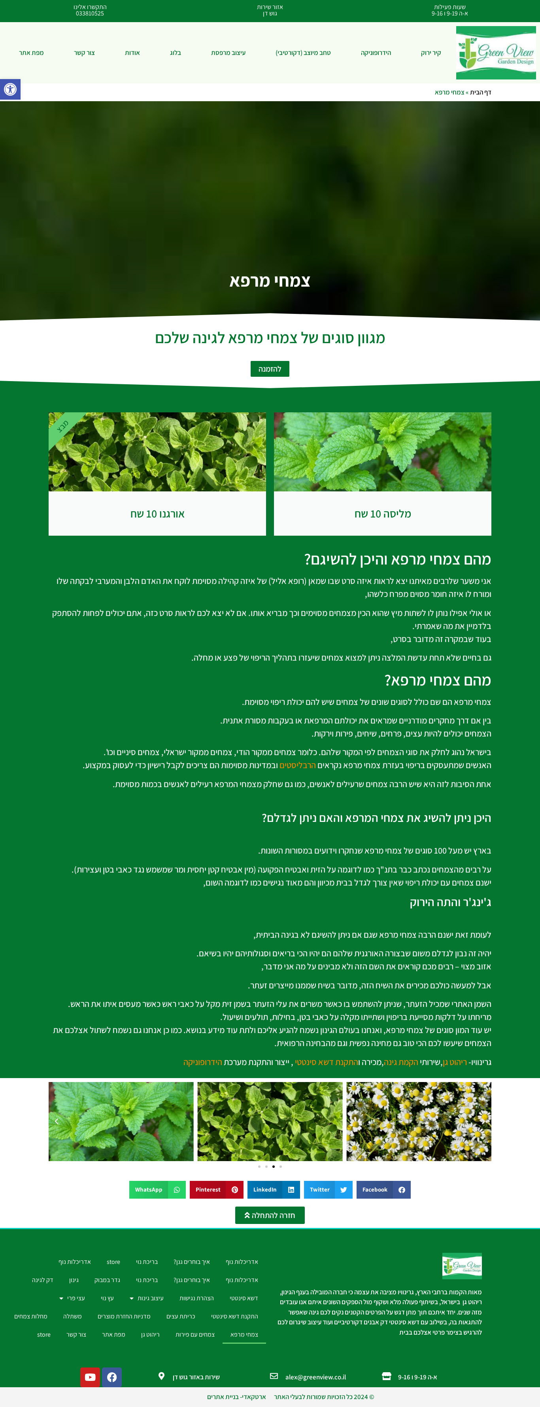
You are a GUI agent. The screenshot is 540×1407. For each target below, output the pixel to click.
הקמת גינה (401, 1061)
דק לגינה (42, 1280)
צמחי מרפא (244, 1334)
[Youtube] (90, 1377)
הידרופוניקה (376, 52)
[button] (10, 89)
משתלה (72, 1316)
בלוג (175, 52)
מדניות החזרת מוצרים (124, 1316)
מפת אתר (31, 52)
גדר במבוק (107, 1280)
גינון (74, 1280)
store (113, 1262)
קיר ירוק (431, 52)
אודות (132, 52)
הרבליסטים (297, 765)
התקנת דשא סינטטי (326, 1061)
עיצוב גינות (151, 1298)
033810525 (90, 13)
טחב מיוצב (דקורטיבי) (303, 52)
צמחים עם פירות (195, 1334)
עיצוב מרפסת (228, 52)
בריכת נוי (147, 1262)
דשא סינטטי (244, 1298)
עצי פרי (76, 1298)
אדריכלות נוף (242, 1262)
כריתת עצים (180, 1316)
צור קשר (84, 52)
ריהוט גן (455, 1061)
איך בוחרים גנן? (192, 1262)
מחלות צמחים (30, 1316)
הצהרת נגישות (196, 1298)
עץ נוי (107, 1298)
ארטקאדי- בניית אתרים (236, 1396)
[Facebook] (112, 1377)
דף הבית (480, 92)
